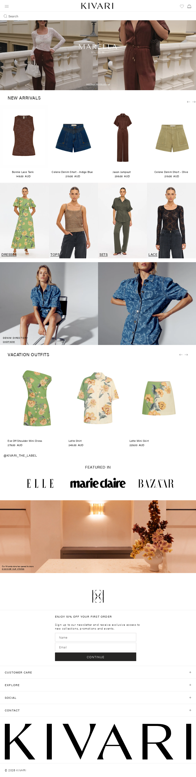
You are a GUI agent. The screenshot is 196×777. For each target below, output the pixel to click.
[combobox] (98, 16)
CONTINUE (95, 657)
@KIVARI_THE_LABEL (20, 455)
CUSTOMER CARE (18, 672)
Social (10, 697)
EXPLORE (12, 685)
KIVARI (21, 770)
